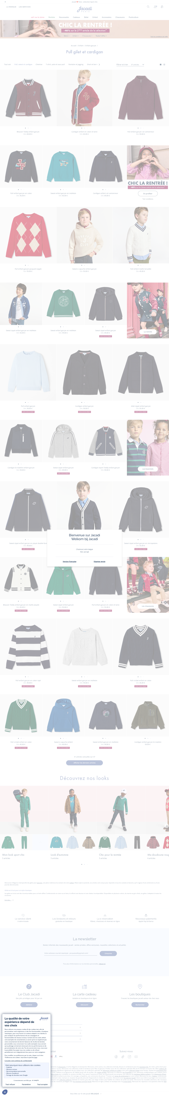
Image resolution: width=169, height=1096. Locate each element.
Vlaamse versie (99, 561)
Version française (69, 561)
